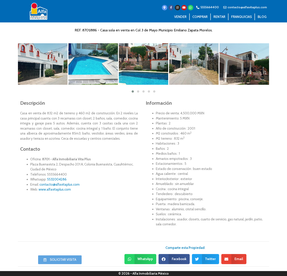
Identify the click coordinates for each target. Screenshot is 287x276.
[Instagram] (177, 7)
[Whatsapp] (190, 7)
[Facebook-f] (171, 7)
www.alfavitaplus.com (55, 189)
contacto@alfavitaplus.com (59, 185)
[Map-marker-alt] (164, 7)
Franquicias (241, 17)
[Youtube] (184, 7)
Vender (180, 17)
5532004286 (57, 179)
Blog (262, 17)
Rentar (219, 17)
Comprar (200, 17)
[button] (140, 259)
